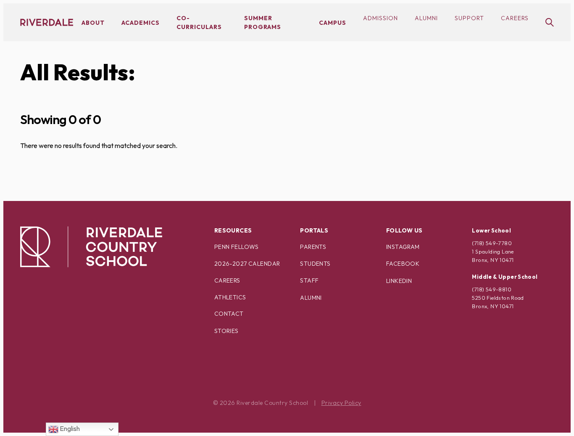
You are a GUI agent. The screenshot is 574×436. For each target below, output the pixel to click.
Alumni (426, 18)
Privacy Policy (341, 403)
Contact (229, 313)
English (69, 428)
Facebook (402, 263)
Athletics (230, 297)
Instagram (403, 247)
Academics (140, 22)
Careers (515, 18)
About (93, 22)
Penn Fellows (236, 247)
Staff (309, 280)
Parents (313, 247)
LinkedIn (399, 281)
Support (469, 18)
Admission (380, 18)
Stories (226, 331)
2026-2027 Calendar (247, 263)
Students (315, 263)
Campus (332, 22)
